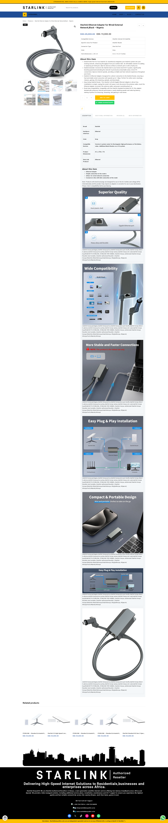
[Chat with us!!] (163, 818)
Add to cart (105, 97)
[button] (75, 26)
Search (113, 7)
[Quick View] (28, 736)
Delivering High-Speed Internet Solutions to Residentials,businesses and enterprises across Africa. (84, 785)
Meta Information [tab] (135, 115)
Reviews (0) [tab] (120, 115)
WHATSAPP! (130, 7)
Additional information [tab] (103, 115)
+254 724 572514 (79, 804)
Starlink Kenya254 (33, 791)
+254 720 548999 (91, 804)
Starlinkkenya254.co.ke (57, 821)
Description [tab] (86, 115)
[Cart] (143, 8)
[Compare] (82, 108)
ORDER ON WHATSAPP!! (105, 102)
